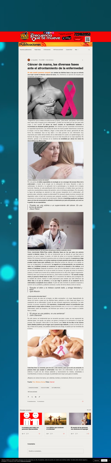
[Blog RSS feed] (44, 44)
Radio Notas (38, 49)
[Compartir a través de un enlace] (39, 396)
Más (76, 49)
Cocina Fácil (69, 49)
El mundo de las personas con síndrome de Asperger (79, 428)
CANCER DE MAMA (33, 387)
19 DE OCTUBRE (45, 387)
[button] (89, 49)
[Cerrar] (109, 460)
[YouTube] (51, 33)
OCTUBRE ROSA (56, 387)
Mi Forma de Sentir (58, 49)
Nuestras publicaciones (26, 49)
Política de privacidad (25, 461)
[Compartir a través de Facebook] (28, 396)
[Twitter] (49, 33)
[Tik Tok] (44, 33)
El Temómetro (47, 49)
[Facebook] (46, 33)
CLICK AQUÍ (77, 39)
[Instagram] (53, 33)
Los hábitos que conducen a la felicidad (55, 428)
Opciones (96, 460)
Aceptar (104, 460)
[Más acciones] (82, 60)
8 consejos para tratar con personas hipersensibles (30, 428)
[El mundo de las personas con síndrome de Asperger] (80, 419)
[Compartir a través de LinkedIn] (35, 396)
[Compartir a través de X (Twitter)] (32, 396)
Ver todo (89, 409)
